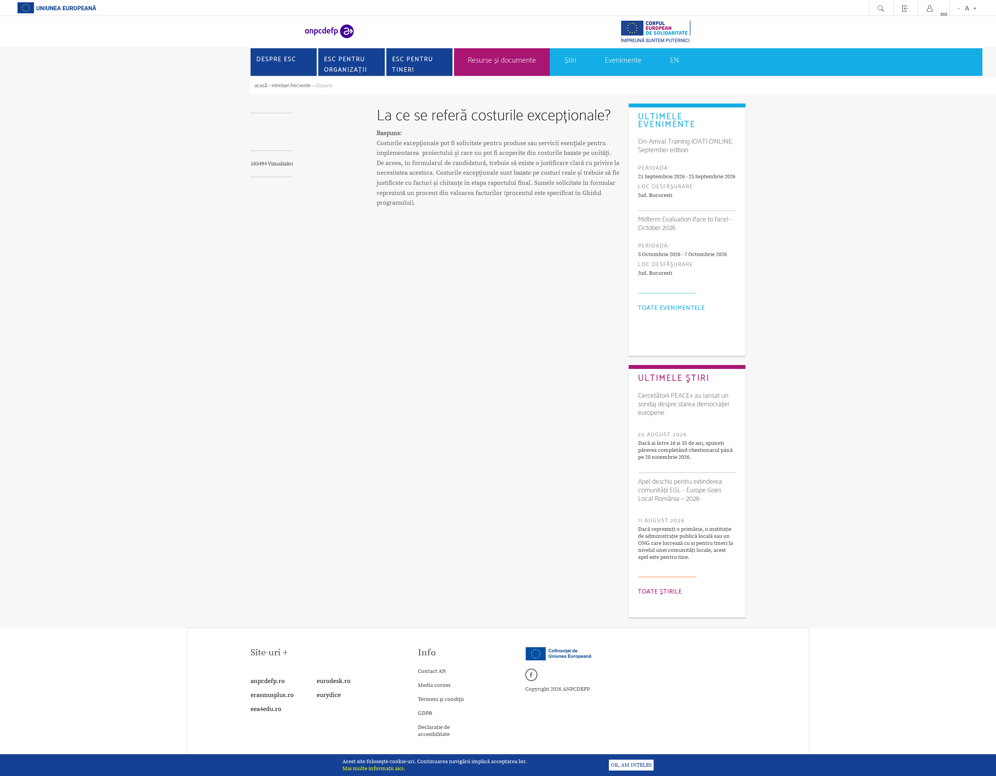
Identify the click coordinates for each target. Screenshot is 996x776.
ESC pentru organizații (345, 64)
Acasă (261, 85)
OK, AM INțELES (631, 765)
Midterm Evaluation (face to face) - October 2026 (685, 224)
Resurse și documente (502, 60)
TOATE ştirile (660, 591)
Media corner (434, 685)
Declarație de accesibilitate (434, 731)
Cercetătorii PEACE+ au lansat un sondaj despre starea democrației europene (683, 404)
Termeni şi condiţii (441, 699)
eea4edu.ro (266, 709)
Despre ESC (276, 59)
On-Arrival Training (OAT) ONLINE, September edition (685, 146)
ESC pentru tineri (412, 64)
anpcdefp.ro (268, 681)
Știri (570, 60)
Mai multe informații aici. (373, 768)
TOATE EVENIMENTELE (671, 308)
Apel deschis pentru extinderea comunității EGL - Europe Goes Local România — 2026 (680, 490)
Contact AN (432, 671)
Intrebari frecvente (291, 85)
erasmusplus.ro (272, 695)
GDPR (425, 713)
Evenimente (623, 60)
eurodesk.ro (334, 681)
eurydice (329, 695)
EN (674, 60)
